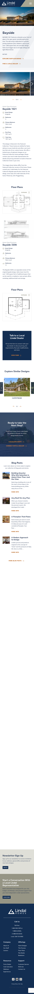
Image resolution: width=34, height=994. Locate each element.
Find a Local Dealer (10, 64)
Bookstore (21, 955)
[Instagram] (20, 979)
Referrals (21, 967)
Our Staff (6, 948)
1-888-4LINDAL (17, 931)
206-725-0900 (19, 936)
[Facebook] (13, 979)
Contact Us (21, 969)
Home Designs (22, 946)
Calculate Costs (15, 442)
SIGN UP (5, 867)
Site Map (21, 984)
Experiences (7, 972)
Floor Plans (21, 950)
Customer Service (23, 964)
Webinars (6, 969)
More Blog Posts (15, 561)
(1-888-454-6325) (17, 934)
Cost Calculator (8, 967)
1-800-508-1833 (16, 928)
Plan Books (21, 953)
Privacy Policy (15, 984)
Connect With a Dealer (15, 446)
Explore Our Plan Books (12, 58)
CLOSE (17, 678)
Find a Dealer (7, 964)
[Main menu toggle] (30, 3)
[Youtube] (17, 979)
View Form (15, 355)
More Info (15, 492)
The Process (22, 948)
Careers (5, 950)
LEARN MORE (6, 897)
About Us (6, 946)
